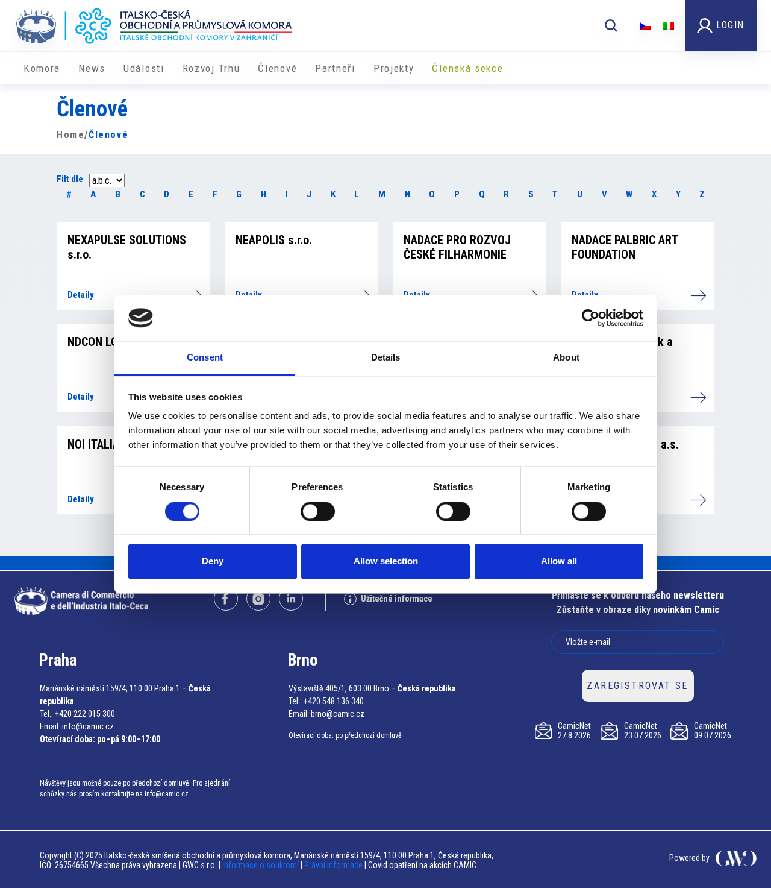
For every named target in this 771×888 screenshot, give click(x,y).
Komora (41, 68)
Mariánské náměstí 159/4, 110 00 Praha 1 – (113, 688)
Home (70, 134)
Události (143, 68)
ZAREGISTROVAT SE (637, 685)
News (91, 68)
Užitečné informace (396, 598)
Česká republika (427, 688)
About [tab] (566, 358)
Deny (212, 561)
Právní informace (333, 865)
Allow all (559, 561)
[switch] (318, 511)
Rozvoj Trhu (211, 68)
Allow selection (386, 561)
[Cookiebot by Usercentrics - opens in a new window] (590, 318)
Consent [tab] (205, 358)
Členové (277, 68)
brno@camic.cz (337, 714)
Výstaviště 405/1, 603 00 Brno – (342, 688)
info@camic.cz (88, 726)
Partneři (335, 68)
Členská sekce (467, 68)
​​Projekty (393, 68)
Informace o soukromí (261, 865)
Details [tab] (386, 358)
